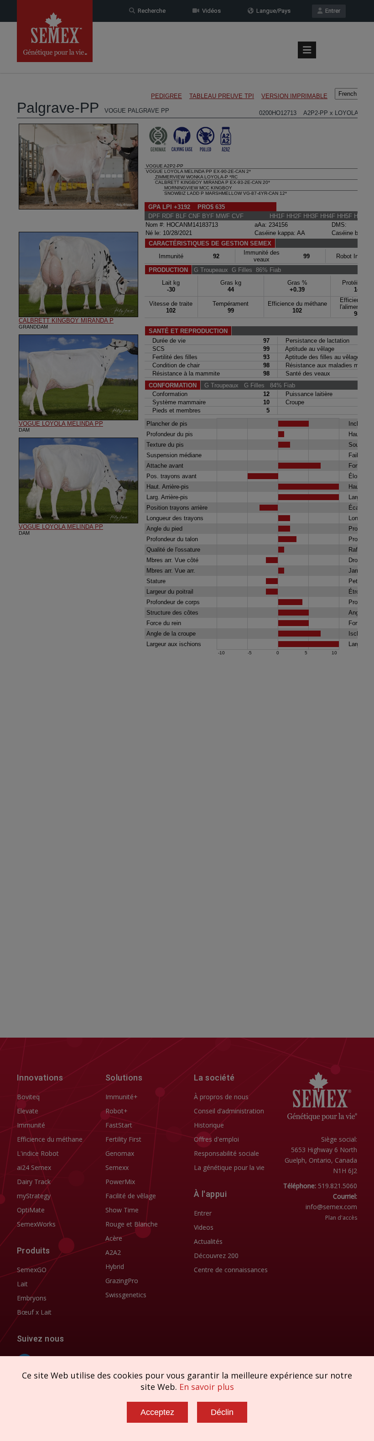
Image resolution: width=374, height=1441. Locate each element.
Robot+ (116, 1111)
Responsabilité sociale (226, 1153)
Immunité (31, 1125)
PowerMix (120, 1181)
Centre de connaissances (231, 1269)
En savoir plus (206, 1386)
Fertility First (123, 1139)
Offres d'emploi (216, 1139)
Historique (209, 1125)
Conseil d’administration (229, 1111)
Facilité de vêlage (130, 1195)
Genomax (119, 1153)
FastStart (118, 1125)
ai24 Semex (34, 1167)
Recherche (150, 10)
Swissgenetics (125, 1294)
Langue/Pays (272, 10)
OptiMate (31, 1210)
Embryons (32, 1298)
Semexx (117, 1167)
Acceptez (157, 1412)
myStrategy (34, 1195)
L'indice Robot (38, 1153)
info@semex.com (331, 1206)
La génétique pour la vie (229, 1167)
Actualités (208, 1241)
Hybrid (114, 1266)
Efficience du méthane (50, 1139)
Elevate (27, 1111)
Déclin (222, 1412)
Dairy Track (34, 1181)
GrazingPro (121, 1280)
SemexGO (32, 1269)
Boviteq (28, 1096)
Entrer (331, 10)
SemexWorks (36, 1224)
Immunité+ (121, 1096)
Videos (203, 1227)
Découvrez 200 (216, 1255)
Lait (22, 1283)
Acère (113, 1238)
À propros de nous (221, 1096)
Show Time (122, 1210)
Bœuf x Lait (34, 1312)
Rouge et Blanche (131, 1224)
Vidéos (210, 10)
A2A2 (113, 1252)
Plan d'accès (341, 1218)
